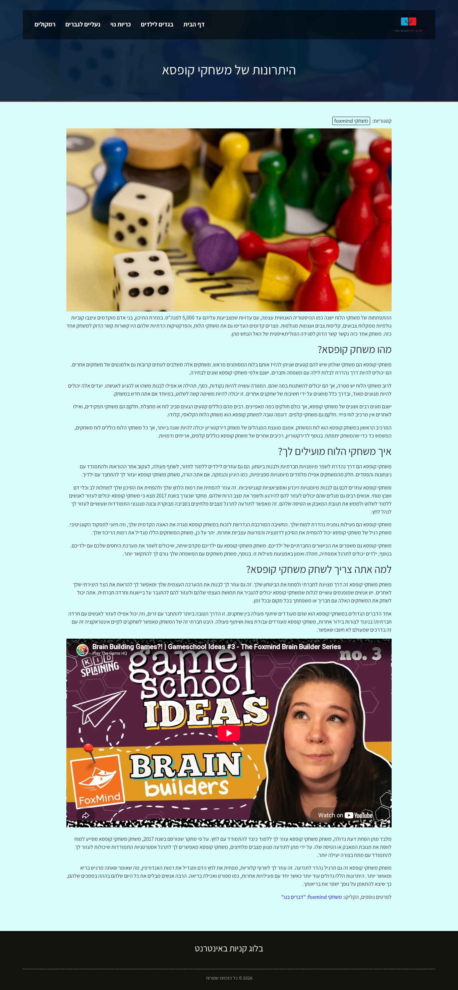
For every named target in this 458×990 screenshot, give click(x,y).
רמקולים (45, 24)
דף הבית (194, 24)
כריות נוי (120, 24)
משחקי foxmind (351, 120)
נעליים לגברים (82, 24)
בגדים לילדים (157, 24)
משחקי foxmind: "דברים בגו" (311, 896)
